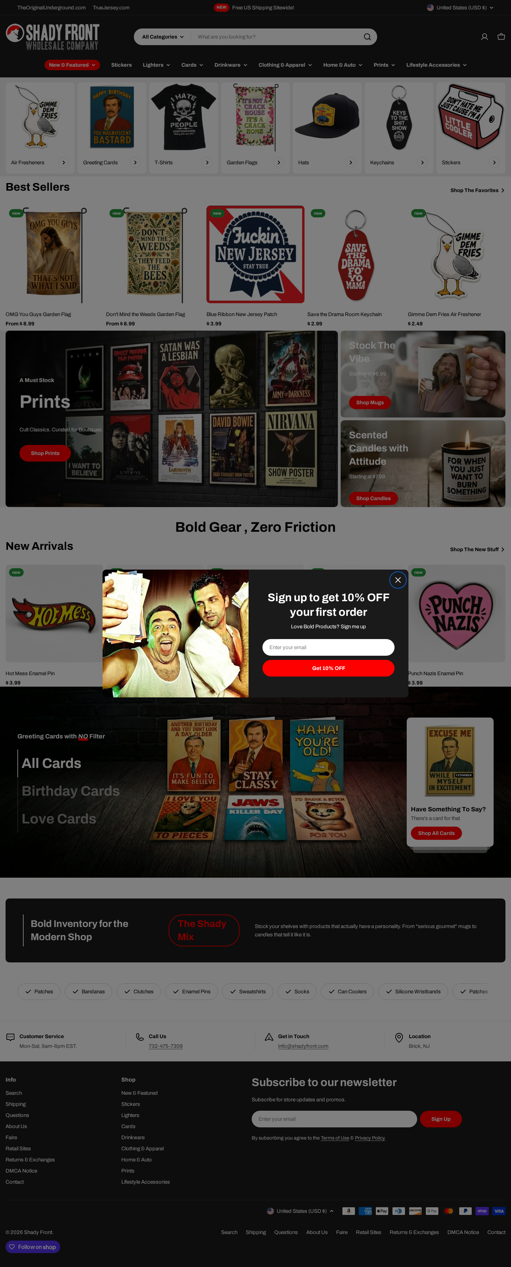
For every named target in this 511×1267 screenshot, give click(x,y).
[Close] (398, 580)
